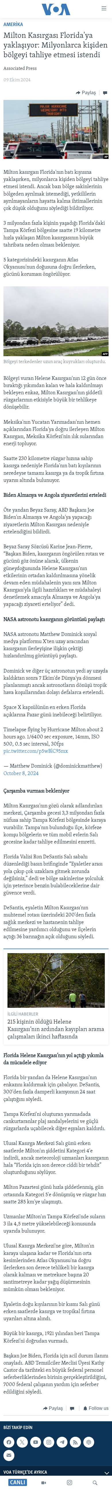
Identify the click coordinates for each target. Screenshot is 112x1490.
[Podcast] (88, 1442)
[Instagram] (69, 1483)
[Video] (43, 1483)
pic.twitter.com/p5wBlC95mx (35, 751)
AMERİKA (13, 24)
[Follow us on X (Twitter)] (22, 1442)
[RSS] (75, 1442)
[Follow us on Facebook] (8, 1442)
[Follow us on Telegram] (62, 1442)
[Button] (86, 92)
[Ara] (95, 1483)
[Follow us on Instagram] (48, 1442)
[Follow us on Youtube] (35, 1442)
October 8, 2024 (21, 773)
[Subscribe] (8, 1455)
